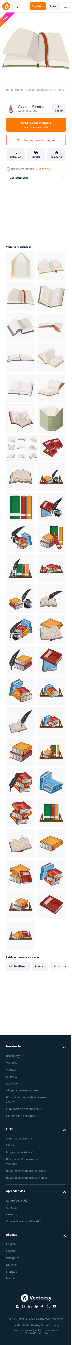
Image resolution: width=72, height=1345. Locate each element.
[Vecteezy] (6, 6)
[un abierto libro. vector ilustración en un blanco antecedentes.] (20, 263)
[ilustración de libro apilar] (20, 1207)
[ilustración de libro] (19, 655)
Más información (19, 175)
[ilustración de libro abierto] (47, 657)
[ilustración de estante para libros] (20, 687)
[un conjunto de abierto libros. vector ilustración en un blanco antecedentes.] (22, 628)
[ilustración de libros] (20, 718)
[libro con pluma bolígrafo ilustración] (20, 748)
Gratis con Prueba (36, 125)
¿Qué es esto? (43, 169)
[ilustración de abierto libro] (20, 1146)
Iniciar (53, 6)
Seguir (59, 110)
